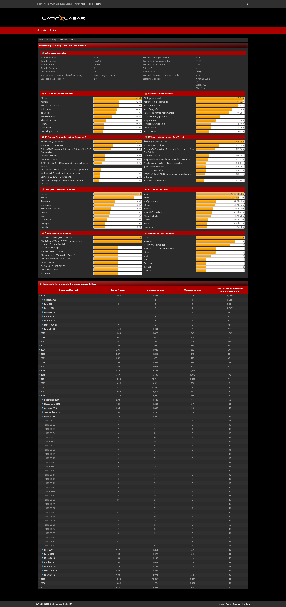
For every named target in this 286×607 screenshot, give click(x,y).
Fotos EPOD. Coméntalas (155, 180)
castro (44, 216)
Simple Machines (56, 604)
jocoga (199, 71)
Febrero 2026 (50, 324)
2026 (43, 295)
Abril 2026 (49, 316)
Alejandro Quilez (48, 120)
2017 (43, 366)
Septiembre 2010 (52, 412)
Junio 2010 (49, 554)
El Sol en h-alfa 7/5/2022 (52, 251)
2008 (43, 583)
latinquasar (46, 109)
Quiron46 (148, 263)
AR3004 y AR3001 (49, 262)
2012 (43, 387)
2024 (43, 337)
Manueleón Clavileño (50, 105)
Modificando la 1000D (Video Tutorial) (58, 255)
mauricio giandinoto (50, 131)
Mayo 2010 (49, 558)
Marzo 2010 (50, 566)
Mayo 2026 (49, 312)
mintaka (44, 101)
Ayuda (221, 604)
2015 (43, 374)
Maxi (146, 256)
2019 (43, 358)
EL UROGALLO (47, 273)
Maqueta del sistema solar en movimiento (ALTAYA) (167, 159)
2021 (43, 349)
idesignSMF (67, 604)
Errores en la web (49, 155)
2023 (43, 341)
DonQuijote (46, 127)
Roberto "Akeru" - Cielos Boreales (159, 248)
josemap (147, 267)
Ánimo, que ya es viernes (52, 141)
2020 (43, 354)
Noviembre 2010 (52, 404)
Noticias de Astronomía (154, 124)
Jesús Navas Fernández (154, 245)
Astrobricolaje (150, 131)
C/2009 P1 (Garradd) (50, 159)
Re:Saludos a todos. (50, 269)
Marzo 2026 (50, 320)
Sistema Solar (150, 127)
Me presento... (150, 120)
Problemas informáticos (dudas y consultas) (60, 173)
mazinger (45, 223)
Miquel (44, 98)
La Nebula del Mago (50, 247)
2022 (43, 345)
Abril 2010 (49, 562)
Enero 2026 (49, 329)
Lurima (147, 219)
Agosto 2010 (50, 416)
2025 (43, 333)
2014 (43, 379)
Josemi (44, 124)
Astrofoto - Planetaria (153, 105)
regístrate (98, 4)
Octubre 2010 (50, 408)
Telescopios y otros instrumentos (159, 112)
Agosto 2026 (50, 299)
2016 (43, 370)
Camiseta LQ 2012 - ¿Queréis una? (56, 176)
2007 (43, 587)
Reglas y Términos (233, 604)
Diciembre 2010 (51, 399)
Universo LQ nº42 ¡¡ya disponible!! (56, 237)
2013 (43, 383)
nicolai (146, 259)
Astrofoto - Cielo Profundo (156, 101)
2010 (43, 395)
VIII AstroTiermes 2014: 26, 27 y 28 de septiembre (64, 169)
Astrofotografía (151, 109)
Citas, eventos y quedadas (155, 116)
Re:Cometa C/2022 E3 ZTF (53, 266)
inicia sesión (86, 4)
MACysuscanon (48, 116)
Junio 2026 (49, 308)
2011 (43, 391)
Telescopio (45, 112)
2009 (43, 579)
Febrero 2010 (50, 570)
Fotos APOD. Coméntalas (52, 145)
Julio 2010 (49, 550)
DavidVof (45, 194)
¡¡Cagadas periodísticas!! (155, 166)
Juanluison (148, 241)
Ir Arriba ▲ (246, 604)
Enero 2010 (49, 575)
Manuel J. (148, 270)
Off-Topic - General (152, 98)
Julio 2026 (49, 304)
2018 (43, 362)
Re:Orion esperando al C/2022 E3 (56, 258)
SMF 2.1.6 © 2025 (42, 604)
